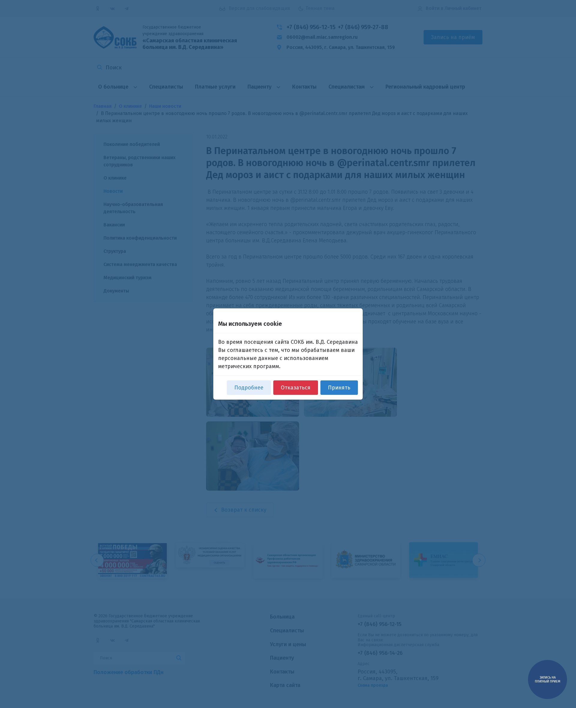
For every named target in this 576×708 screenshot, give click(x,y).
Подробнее (248, 387)
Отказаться (295, 387)
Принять (339, 387)
